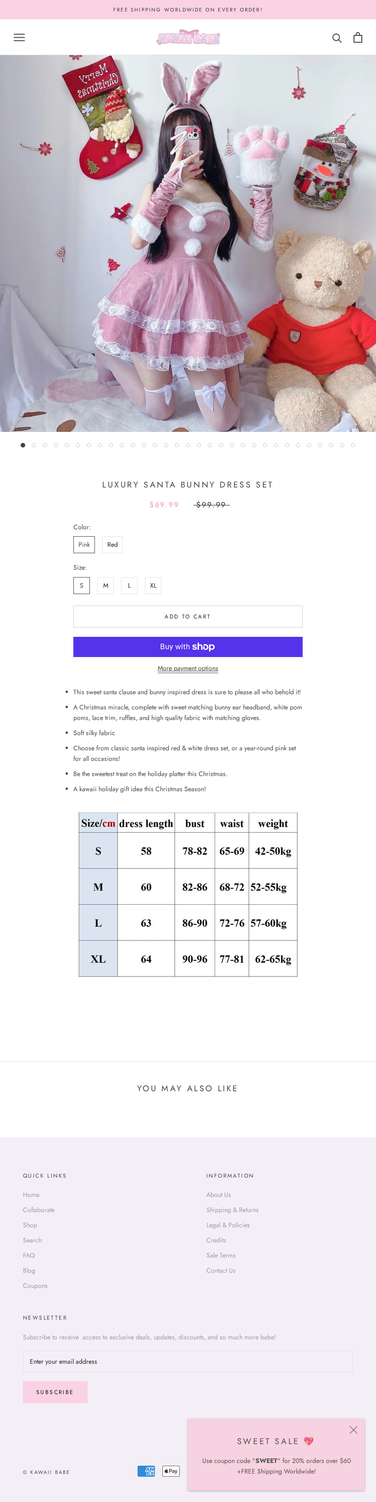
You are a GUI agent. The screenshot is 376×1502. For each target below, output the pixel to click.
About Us (218, 1194)
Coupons (35, 1285)
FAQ (29, 1255)
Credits (216, 1240)
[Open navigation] (19, 37)
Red (112, 544)
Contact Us (221, 1270)
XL (153, 585)
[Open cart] (358, 37)
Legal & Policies (228, 1225)
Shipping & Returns (232, 1209)
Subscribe (55, 1392)
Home (31, 1194)
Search (32, 1240)
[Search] (337, 37)
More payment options (188, 668)
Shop (30, 1225)
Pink (84, 544)
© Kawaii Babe (47, 1472)
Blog (29, 1270)
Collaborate (39, 1209)
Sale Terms (221, 1255)
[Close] (353, 1430)
